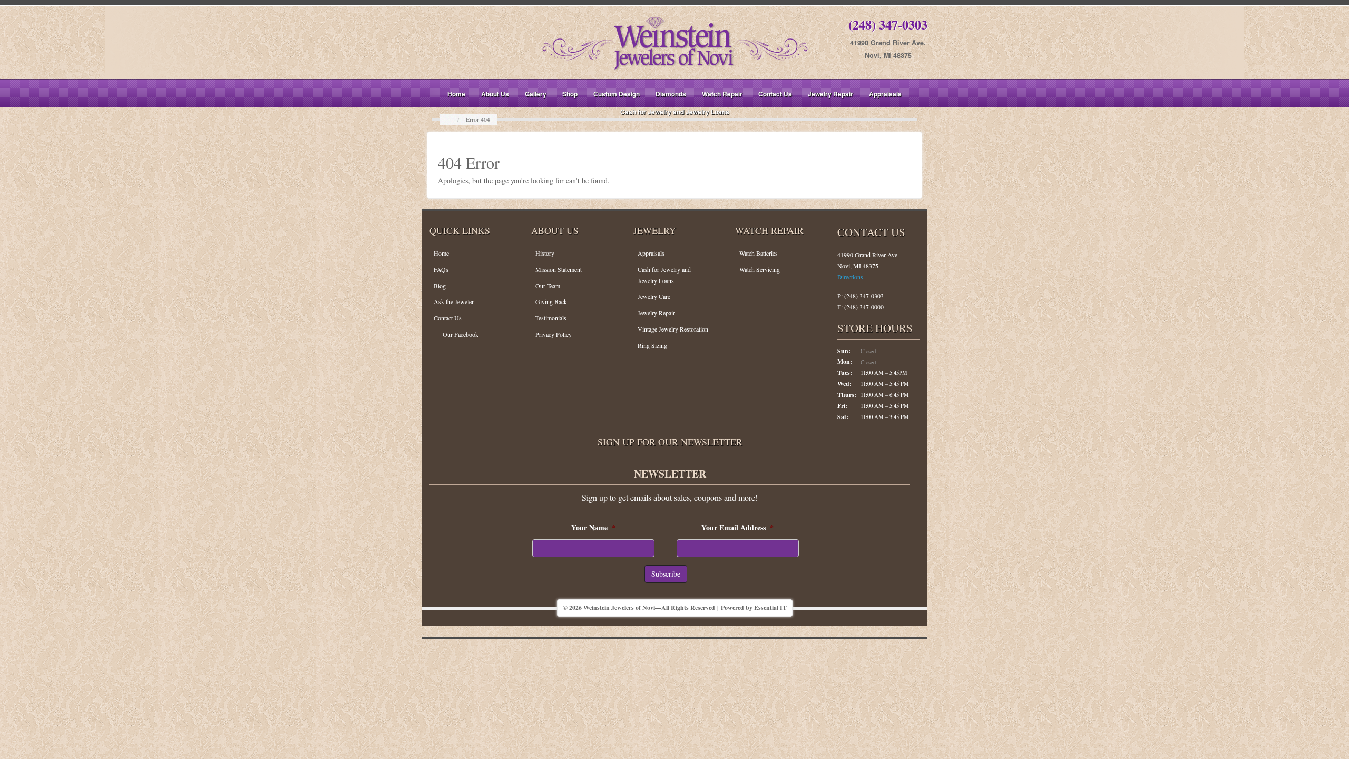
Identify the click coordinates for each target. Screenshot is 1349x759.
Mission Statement (558, 269)
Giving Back (551, 301)
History (544, 253)
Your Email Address (737, 527)
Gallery (535, 94)
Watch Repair (722, 94)
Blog (440, 285)
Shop (570, 94)
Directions (850, 277)
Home (456, 94)
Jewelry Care (654, 296)
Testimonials (550, 318)
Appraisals (885, 94)
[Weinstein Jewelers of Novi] (674, 41)
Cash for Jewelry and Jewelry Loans (674, 111)
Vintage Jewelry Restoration (673, 329)
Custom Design (616, 94)
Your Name (593, 527)
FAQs (441, 269)
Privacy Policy (553, 334)
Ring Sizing (652, 345)
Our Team (547, 285)
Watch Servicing (759, 269)
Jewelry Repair (830, 94)
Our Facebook (460, 334)
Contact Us (775, 94)
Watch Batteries (758, 253)
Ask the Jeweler (454, 301)
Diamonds (671, 94)
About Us (495, 94)
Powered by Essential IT (754, 607)
